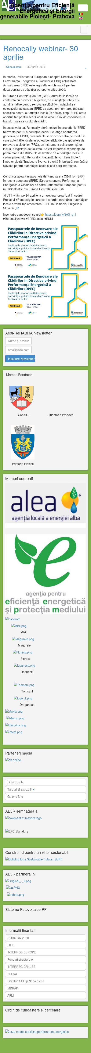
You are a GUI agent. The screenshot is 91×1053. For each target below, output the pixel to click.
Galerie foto (15, 796)
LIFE (10, 945)
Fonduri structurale (20, 959)
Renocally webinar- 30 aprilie (40, 52)
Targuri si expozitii (19, 789)
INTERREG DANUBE (21, 966)
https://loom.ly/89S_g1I (60, 214)
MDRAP (12, 988)
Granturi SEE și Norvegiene (25, 981)
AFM (10, 995)
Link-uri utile (15, 782)
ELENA (12, 974)
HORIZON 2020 (18, 938)
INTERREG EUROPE (21, 952)
